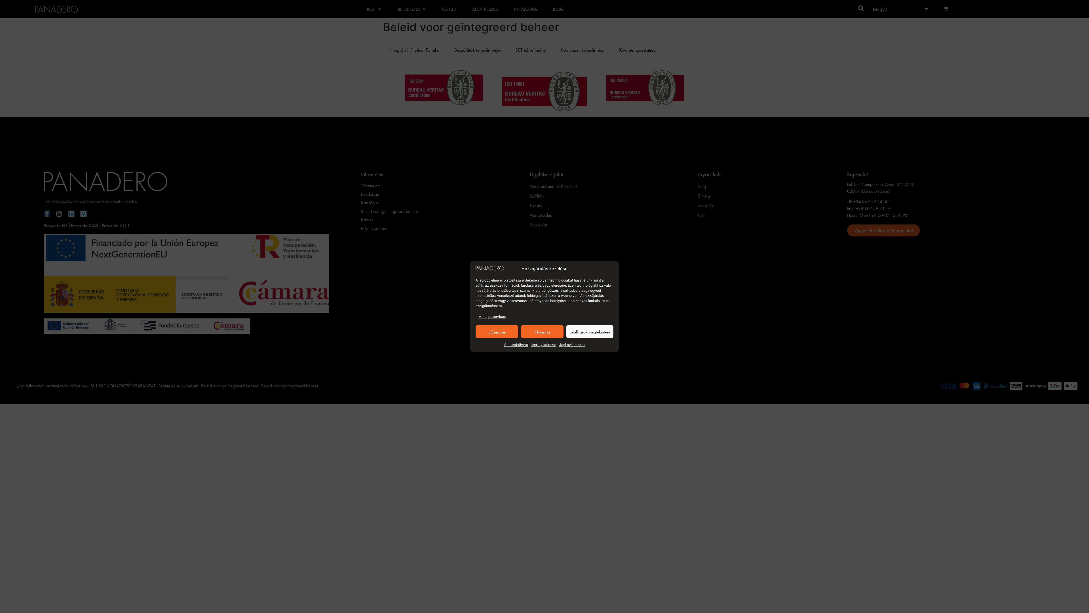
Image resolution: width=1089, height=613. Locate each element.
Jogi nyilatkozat (543, 345)
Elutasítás (542, 332)
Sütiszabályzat (516, 345)
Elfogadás (496, 332)
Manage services (492, 316)
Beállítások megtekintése (589, 332)
